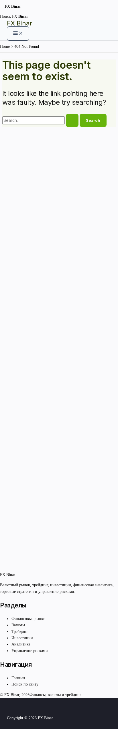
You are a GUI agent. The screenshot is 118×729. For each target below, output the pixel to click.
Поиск (5, 16)
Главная (18, 678)
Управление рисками (29, 651)
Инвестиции (22, 638)
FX (20, 16)
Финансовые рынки (28, 619)
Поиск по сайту (24, 684)
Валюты (18, 625)
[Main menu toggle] (18, 33)
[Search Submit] (72, 120)
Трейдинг (19, 631)
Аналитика (20, 644)
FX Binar (19, 23)
